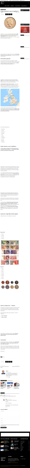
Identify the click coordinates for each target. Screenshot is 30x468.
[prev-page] (1, 390)
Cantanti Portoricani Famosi (15, 366)
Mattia (2, 12)
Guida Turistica (2, 9)
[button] (28, 2)
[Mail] (24, 459)
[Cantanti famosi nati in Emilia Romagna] (12, 442)
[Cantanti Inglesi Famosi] (12, 445)
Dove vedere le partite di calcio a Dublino (5, 367)
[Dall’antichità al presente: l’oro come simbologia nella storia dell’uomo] (2, 442)
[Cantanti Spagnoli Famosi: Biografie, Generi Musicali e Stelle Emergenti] (12, 448)
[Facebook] (6, 14)
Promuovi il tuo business (15, 0)
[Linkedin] (9, 377)
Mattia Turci (19, 465)
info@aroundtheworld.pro (14, 462)
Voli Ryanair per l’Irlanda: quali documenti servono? (10, 388)
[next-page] (2, 390)
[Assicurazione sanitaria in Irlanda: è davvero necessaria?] (3, 384)
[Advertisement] (10, 31)
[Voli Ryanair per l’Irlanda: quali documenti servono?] (10, 384)
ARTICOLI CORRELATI (3, 380)
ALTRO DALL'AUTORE (9, 380)
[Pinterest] (9, 14)
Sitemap (1, 466)
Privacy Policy (7, 466)
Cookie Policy (4, 466)
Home (1, 8)
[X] (8, 14)
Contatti (10, 0)
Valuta (5, 9)
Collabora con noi (22, 0)
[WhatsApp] (11, 14)
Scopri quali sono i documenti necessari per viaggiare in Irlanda (16, 388)
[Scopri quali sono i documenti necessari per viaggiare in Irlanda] (16, 384)
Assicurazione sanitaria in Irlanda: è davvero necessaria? (3, 388)
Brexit (13, 63)
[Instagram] (8, 377)
